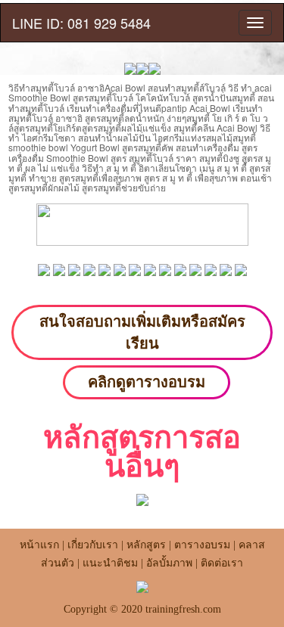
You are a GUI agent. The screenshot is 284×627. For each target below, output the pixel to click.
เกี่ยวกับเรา (92, 545)
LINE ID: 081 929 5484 (81, 23)
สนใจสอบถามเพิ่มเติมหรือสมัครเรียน (142, 332)
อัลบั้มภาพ (169, 563)
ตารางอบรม (202, 545)
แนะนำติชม (110, 563)
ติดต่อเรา (222, 563)
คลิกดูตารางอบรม (146, 382)
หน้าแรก (39, 545)
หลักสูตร (146, 545)
